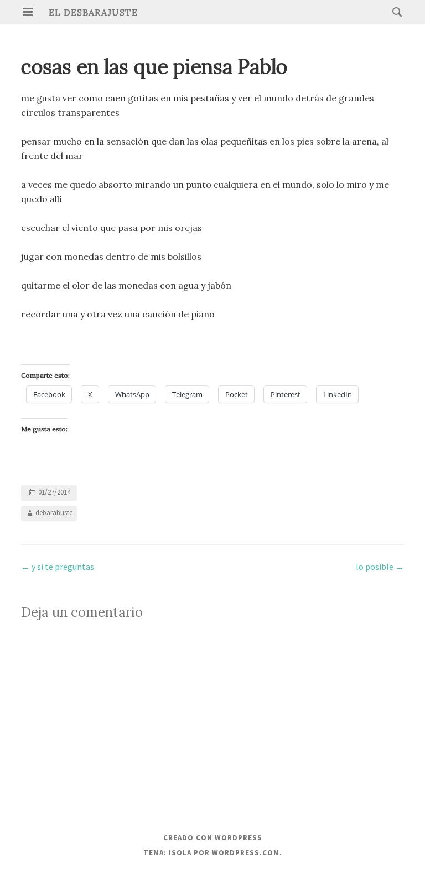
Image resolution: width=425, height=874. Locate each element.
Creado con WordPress (212, 837)
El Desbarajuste (93, 12)
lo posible (380, 566)
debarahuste (53, 512)
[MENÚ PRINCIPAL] (27, 12)
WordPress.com (245, 852)
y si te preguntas (57, 566)
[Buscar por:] (394, 11)
